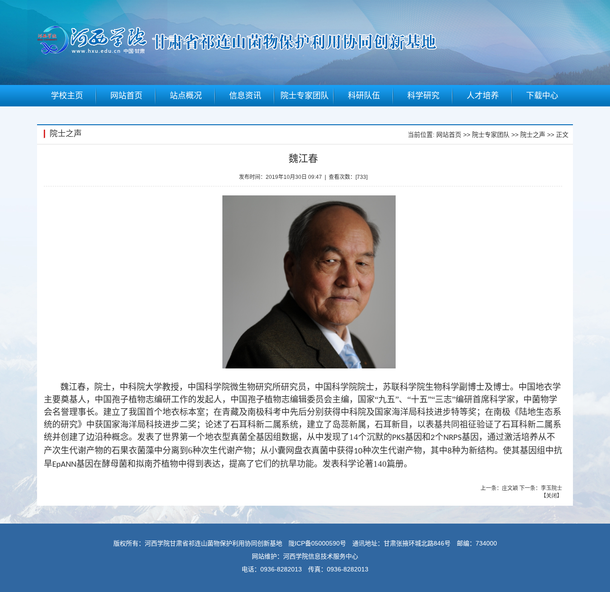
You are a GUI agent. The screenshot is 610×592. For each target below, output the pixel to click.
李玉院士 (551, 488)
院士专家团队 (491, 134)
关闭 (551, 496)
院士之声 (532, 134)
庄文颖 (510, 488)
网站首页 (448, 134)
